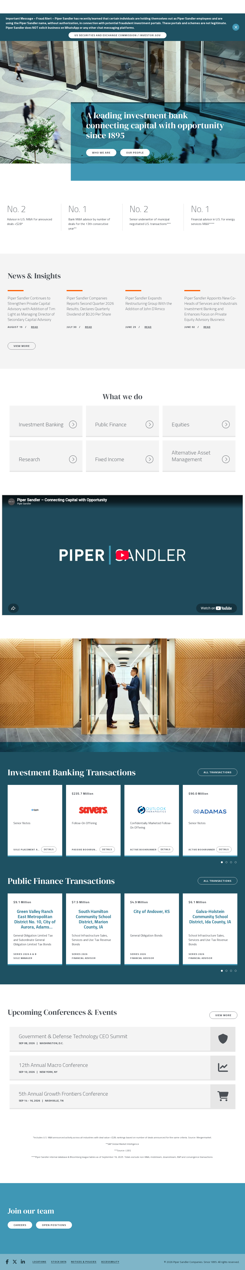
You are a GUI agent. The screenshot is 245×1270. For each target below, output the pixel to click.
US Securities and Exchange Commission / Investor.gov (117, 35)
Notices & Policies (83, 1261)
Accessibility (110, 1261)
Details (49, 849)
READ (34, 327)
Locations (39, 1261)
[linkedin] (23, 1262)
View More (22, 345)
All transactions (217, 772)
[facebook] (7, 1262)
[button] (222, 862)
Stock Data (58, 1261)
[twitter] (14, 1262)
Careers (20, 1225)
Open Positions (54, 1225)
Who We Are (101, 152)
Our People (135, 152)
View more (223, 1015)
